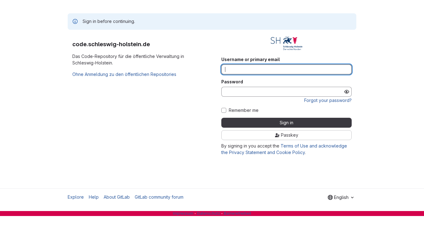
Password (232, 81)
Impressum (183, 213)
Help (94, 197)
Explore (76, 197)
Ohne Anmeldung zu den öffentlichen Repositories (124, 74)
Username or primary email (250, 59)
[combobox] (340, 197)
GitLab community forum (159, 197)
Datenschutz (208, 213)
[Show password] (347, 92)
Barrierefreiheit (237, 213)
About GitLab (117, 197)
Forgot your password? (328, 100)
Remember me (244, 110)
